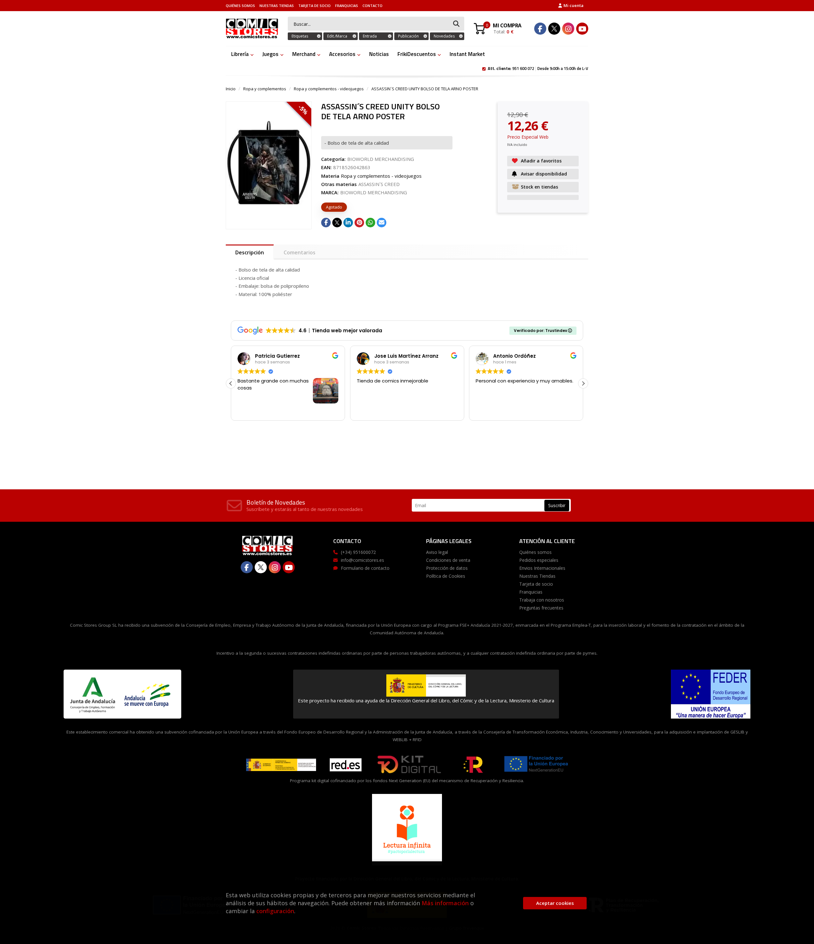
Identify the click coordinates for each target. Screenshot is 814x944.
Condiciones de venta (448, 560)
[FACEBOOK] (540, 29)
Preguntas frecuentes (541, 608)
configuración (275, 911)
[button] (583, 383)
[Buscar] (456, 24)
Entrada (370, 36)
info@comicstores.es (362, 560)
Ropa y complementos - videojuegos (329, 89)
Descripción (249, 252)
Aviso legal (437, 552)
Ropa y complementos (264, 89)
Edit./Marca (337, 36)
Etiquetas (300, 36)
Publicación (408, 36)
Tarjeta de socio (314, 5)
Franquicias (346, 5)
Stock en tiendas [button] (539, 187)
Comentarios (299, 252)
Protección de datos (447, 568)
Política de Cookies (445, 576)
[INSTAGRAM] (568, 29)
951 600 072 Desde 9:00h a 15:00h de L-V (538, 68)
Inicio (231, 89)
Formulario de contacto (365, 568)
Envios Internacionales (542, 568)
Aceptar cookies (555, 903)
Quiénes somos (240, 5)
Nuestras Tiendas (276, 5)
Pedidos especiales (538, 560)
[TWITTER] (554, 29)
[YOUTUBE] (582, 29)
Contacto (372, 5)
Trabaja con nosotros (541, 600)
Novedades (444, 36)
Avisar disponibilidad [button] (544, 174)
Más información (445, 903)
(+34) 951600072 (358, 552)
